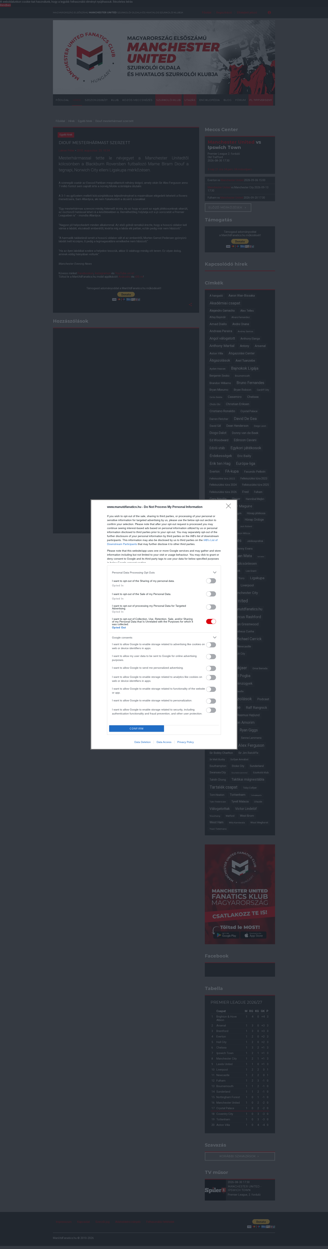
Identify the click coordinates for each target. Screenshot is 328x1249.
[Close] (229, 507)
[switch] (211, 580)
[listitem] (164, 572)
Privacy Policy (185, 742)
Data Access (164, 742)
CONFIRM (137, 728)
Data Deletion (142, 742)
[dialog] (164, 624)
